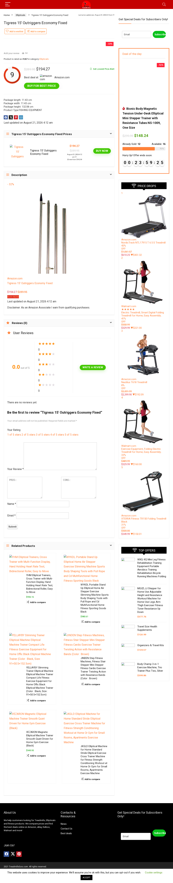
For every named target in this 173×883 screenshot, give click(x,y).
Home (7, 15)
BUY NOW (102, 150)
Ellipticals (20, 15)
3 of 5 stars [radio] (43, 434)
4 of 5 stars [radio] (57, 434)
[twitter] (12, 854)
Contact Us (66, 828)
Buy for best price (41, 85)
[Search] (164, 4)
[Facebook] (6, 854)
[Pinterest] (19, 854)
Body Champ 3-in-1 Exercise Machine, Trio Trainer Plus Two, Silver (150, 667)
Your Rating (13, 430)
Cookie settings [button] (153, 872)
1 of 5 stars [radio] (14, 434)
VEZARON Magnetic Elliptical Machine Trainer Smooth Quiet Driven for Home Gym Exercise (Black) (39, 739)
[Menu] (8, 4)
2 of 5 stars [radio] (28, 434)
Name (11, 503)
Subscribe (160, 34)
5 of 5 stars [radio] (71, 434)
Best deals (66, 833)
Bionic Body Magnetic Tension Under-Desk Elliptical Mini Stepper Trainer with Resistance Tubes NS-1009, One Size (143, 118)
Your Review (15, 469)
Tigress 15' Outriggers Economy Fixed (43, 152)
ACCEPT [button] (86, 877)
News (64, 824)
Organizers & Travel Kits (150, 645)
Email (11, 515)
